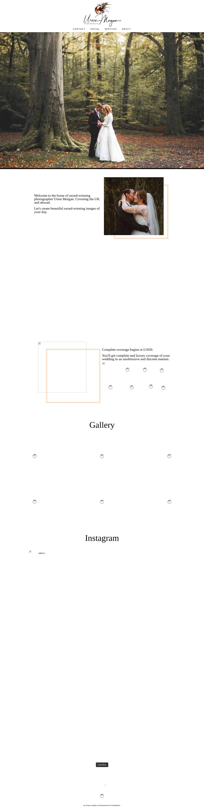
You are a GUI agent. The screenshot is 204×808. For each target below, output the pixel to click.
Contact (79, 29)
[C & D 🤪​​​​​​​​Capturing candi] (83, 715)
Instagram (102, 538)
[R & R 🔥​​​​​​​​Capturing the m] (120, 725)
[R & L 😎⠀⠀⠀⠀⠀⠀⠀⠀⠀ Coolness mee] (83, 660)
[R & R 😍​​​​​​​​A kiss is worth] (46, 710)
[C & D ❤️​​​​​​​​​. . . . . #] (120, 662)
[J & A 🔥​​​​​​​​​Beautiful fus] (157, 577)
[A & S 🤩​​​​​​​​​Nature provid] (157, 664)
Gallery (102, 425)
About (126, 29)
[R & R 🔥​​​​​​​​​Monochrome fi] (46, 657)
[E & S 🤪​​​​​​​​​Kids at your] (120, 577)
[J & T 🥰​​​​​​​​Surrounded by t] (157, 725)
